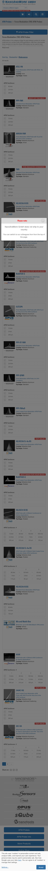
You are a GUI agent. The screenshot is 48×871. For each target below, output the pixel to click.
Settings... (5, 867)
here (19, 860)
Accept (41, 867)
